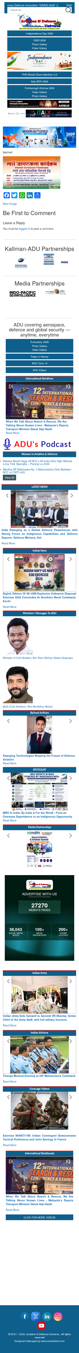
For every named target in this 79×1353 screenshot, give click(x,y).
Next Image (10, 204)
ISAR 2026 (40, 40)
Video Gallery (39, 48)
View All (9, 477)
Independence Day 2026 (39, 33)
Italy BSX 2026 (39, 81)
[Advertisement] (39, 1260)
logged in (24, 228)
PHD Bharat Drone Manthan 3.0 (39, 74)
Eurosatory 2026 (39, 342)
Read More (40, 429)
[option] (21, 263)
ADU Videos (39, 370)
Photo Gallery (39, 44)
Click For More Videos (39, 1217)
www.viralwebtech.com (53, 1341)
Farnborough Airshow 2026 (39, 88)
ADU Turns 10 (39, 363)
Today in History (39, 356)
